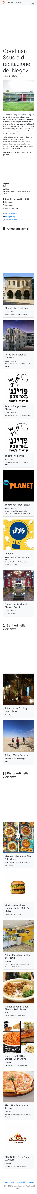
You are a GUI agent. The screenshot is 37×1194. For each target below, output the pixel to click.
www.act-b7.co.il (11, 220)
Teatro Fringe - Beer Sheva (15, 408)
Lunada (9, 553)
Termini (12, 1182)
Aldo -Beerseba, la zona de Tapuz (18, 956)
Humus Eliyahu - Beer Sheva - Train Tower (16, 1008)
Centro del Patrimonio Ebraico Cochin (16, 606)
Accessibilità (20, 1182)
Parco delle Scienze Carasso (15, 356)
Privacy (5, 1182)
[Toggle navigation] (32, 3)
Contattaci (30, 1182)
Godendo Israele (14, 2)
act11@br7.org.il (10, 217)
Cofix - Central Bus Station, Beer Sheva (15, 1057)
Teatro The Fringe (14, 455)
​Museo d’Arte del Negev (18, 308)
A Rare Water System (16, 755)
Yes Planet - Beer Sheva (18, 504)
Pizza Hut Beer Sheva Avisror (16, 1107)
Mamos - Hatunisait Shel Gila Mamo (18, 858)
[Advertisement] (18, 27)
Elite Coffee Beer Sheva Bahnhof (17, 1158)
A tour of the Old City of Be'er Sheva (17, 709)
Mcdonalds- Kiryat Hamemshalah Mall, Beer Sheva (18, 908)
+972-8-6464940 (11, 214)
